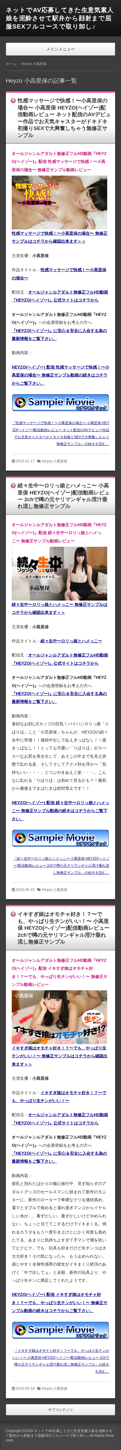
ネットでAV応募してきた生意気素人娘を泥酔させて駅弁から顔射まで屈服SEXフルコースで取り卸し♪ (60, 18)
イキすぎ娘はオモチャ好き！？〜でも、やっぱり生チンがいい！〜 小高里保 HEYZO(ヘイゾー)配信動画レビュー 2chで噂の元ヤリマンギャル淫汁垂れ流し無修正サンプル (64, 928)
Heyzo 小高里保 (54, 461)
